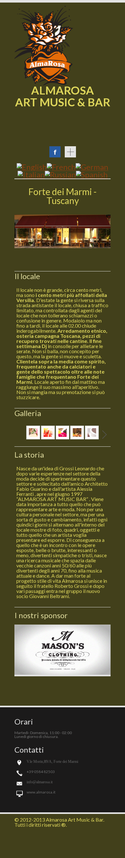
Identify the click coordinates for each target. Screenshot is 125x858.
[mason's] (62, 674)
